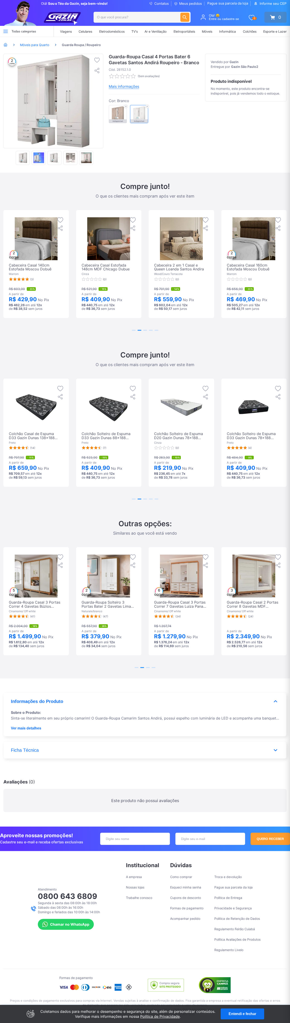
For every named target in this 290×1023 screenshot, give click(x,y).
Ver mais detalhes (26, 728)
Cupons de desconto (185, 898)
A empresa (134, 877)
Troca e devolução (228, 877)
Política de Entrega (228, 898)
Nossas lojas (135, 887)
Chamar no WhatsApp (69, 924)
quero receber (270, 839)
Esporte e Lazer (275, 31)
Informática (227, 31)
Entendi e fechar (242, 1014)
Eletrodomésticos (112, 31)
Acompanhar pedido (185, 918)
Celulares (85, 31)
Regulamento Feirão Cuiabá (234, 929)
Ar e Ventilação (156, 31)
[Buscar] (184, 17)
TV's (134, 31)
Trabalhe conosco (139, 898)
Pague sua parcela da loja (227, 3)
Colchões (249, 31)
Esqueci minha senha (185, 887)
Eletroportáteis (184, 31)
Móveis (207, 31)
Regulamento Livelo (228, 950)
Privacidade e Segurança (233, 908)
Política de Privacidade (160, 1016)
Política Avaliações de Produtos (237, 939)
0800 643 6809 (67, 896)
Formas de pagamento (186, 908)
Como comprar (181, 877)
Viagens (66, 31)
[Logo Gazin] (62, 18)
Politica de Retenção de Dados (237, 918)
